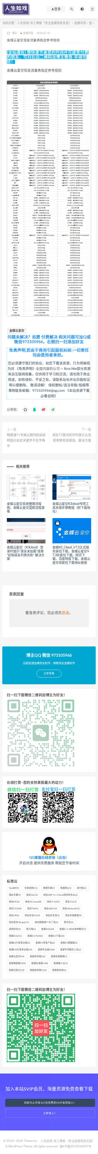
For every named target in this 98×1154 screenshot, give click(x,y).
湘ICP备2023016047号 (75, 1146)
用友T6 (33, 909)
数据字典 (49, 888)
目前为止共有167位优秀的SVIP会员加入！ (50, 1103)
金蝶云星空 (16, 330)
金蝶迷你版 (38, 970)
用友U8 (50, 909)
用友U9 (14, 915)
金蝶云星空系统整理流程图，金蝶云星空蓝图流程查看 (26, 507)
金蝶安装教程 (59, 956)
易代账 (81, 888)
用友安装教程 (73, 915)
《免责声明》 (25, 369)
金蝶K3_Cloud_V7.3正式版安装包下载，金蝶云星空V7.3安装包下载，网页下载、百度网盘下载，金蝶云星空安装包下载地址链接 (71, 555)
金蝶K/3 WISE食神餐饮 (72, 929)
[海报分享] (52, 409)
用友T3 (15, 909)
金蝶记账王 (16, 970)
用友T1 (71, 902)
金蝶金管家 (59, 970)
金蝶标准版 (39, 963)
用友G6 (32, 895)
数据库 (65, 888)
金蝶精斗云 (61, 963)
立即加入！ (50, 1113)
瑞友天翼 (15, 895)
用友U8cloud (71, 909)
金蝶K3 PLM (35, 936)
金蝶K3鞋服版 (68, 943)
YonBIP (14, 888)
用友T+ (53, 902)
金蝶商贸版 (37, 956)
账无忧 (68, 922)
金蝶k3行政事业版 (19, 943)
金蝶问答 (80, 23)
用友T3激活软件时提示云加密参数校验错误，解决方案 (71, 437)
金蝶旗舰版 (17, 963)
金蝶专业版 (46, 950)
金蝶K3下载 (56, 936)
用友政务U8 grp (19, 922)
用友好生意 (53, 915)
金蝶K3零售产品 (45, 943)
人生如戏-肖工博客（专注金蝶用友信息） (44, 23)
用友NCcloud (33, 902)
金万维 (31, 929)
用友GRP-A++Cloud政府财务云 (60, 895)
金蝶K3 (15, 936)
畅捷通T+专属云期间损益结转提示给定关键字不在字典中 (26, 440)
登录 (65, 613)
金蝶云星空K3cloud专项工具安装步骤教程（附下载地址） (71, 507)
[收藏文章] (25, 409)
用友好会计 (32, 915)
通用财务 (15, 929)
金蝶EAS (47, 929)
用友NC (14, 902)
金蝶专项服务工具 (70, 950)
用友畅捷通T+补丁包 (46, 922)
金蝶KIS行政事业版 (20, 950)
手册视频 (31, 888)
